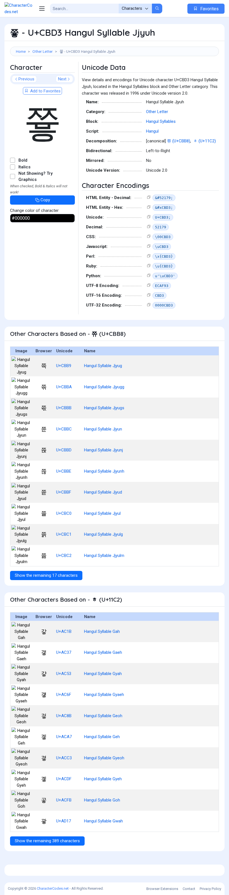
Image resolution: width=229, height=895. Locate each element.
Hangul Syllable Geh (102, 736)
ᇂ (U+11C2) (204, 140)
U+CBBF (63, 492)
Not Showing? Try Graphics (35, 176)
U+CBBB (63, 407)
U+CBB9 (63, 365)
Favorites (209, 8)
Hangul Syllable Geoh (103, 715)
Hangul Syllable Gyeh (103, 778)
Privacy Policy (210, 889)
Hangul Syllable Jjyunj (103, 450)
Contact (189, 889)
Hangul (152, 131)
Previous (26, 79)
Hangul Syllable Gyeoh (104, 757)
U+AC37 (63, 652)
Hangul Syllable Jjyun (103, 429)
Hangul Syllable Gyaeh (104, 694)
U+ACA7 (64, 736)
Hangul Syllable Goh (102, 800)
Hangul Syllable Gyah (103, 673)
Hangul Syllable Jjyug (103, 365)
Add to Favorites (45, 91)
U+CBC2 (63, 555)
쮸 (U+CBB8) (178, 140)
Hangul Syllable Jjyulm (104, 555)
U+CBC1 (63, 534)
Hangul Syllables (161, 121)
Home (21, 51)
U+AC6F (63, 694)
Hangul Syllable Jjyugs (104, 407)
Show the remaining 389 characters (47, 840)
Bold (22, 160)
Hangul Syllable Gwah (103, 821)
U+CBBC (64, 429)
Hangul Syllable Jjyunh (104, 471)
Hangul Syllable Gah (102, 631)
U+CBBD (63, 450)
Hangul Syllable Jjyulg (103, 534)
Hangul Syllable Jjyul (102, 513)
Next (62, 79)
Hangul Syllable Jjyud (103, 492)
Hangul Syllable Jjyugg (104, 386)
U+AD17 (63, 821)
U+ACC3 (64, 757)
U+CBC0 (63, 513)
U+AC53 (63, 673)
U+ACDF (63, 778)
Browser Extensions (162, 889)
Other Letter (42, 51)
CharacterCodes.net (53, 888)
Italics (24, 166)
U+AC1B (63, 631)
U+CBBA (64, 386)
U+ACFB (63, 800)
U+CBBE (63, 471)
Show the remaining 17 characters (46, 575)
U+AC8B (63, 715)
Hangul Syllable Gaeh (103, 652)
